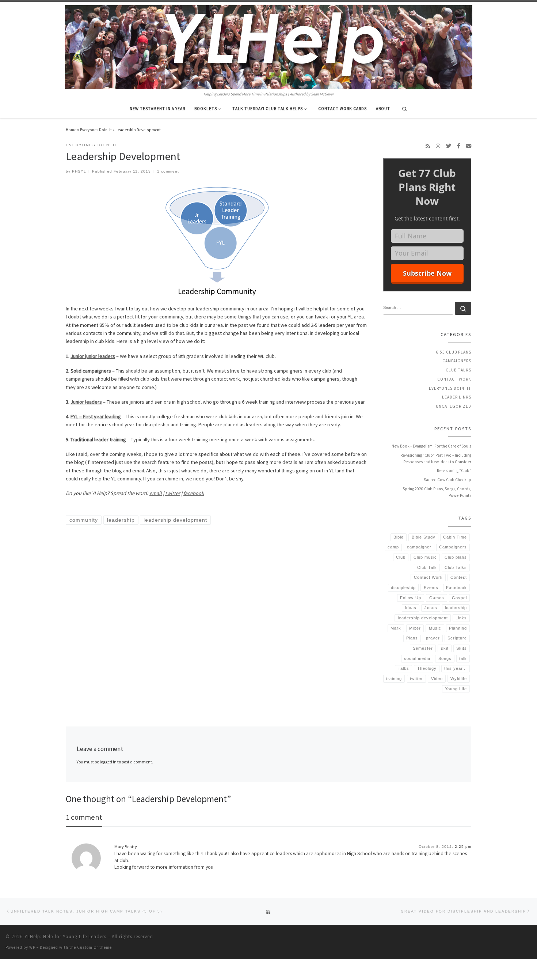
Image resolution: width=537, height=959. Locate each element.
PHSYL (79, 171)
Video (437, 678)
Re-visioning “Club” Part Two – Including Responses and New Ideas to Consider (435, 458)
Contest (458, 577)
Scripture (457, 638)
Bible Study (423, 537)
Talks (403, 668)
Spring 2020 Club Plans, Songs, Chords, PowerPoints (437, 492)
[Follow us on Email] (468, 146)
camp (393, 547)
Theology (427, 668)
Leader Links (456, 397)
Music (435, 628)
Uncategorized (453, 406)
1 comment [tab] (84, 817)
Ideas (410, 607)
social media (417, 658)
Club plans (456, 557)
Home (71, 129)
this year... (455, 668)
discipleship (403, 587)
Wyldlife (458, 678)
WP (32, 947)
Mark (396, 628)
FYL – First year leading (96, 416)
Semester (423, 648)
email (155, 493)
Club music (425, 557)
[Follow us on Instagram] (438, 146)
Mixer (415, 628)
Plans (412, 638)
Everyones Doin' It (96, 129)
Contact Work (454, 379)
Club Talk (427, 567)
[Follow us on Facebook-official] (458, 146)
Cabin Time (455, 537)
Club (400, 557)
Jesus (430, 607)
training (394, 678)
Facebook (456, 587)
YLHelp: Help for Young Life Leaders (65, 936)
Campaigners (456, 360)
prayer (433, 638)
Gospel (459, 598)
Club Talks (458, 370)
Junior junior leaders (93, 356)
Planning (458, 628)
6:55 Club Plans (453, 352)
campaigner (419, 547)
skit (445, 648)
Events (431, 587)
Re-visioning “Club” (454, 470)
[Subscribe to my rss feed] (428, 146)
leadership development (423, 618)
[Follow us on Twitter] (448, 146)
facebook (193, 493)
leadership (456, 607)
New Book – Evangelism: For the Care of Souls (431, 446)
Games (436, 598)
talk (463, 658)
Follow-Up (410, 598)
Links (461, 618)
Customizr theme (94, 947)
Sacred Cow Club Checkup (447, 479)
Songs (445, 658)
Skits (461, 648)
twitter (172, 493)
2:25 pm (463, 847)
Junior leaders (86, 402)
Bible (398, 537)
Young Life (456, 689)
